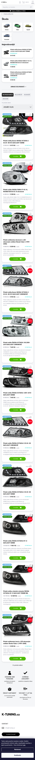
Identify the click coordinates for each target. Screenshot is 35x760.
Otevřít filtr (8, 107)
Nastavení (17, 749)
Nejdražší (27, 94)
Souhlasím (17, 755)
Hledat (30, 7)
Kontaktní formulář (10, 734)
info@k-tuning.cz (10, 728)
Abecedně (5, 98)
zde (24, 745)
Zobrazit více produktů (17, 86)
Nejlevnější (18, 94)
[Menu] (33, 2)
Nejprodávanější (8, 94)
